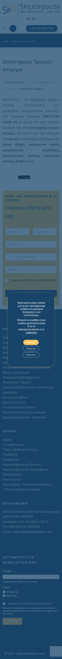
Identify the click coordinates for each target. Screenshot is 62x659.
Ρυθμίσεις (31, 355)
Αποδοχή (31, 342)
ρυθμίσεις (31, 332)
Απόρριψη (31, 348)
